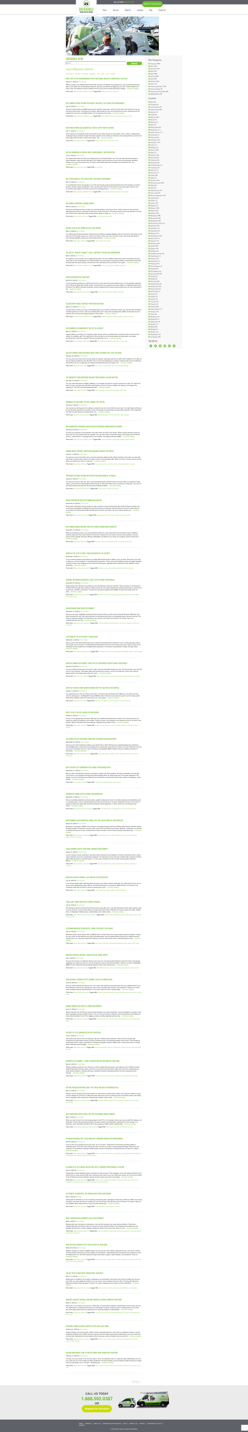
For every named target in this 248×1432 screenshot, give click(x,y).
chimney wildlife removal (106, 623)
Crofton (152, 145)
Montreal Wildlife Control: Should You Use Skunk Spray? (87, 955)
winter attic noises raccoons (124, 568)
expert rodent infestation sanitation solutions (108, 1180)
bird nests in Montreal (102, 943)
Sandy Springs (154, 284)
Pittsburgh (153, 263)
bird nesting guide (101, 1076)
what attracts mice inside (102, 241)
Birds (75, 390)
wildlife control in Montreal (118, 890)
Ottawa (152, 248)
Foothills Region (155, 165)
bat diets (97, 782)
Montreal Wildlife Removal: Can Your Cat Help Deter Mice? (87, 877)
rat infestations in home (118, 809)
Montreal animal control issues (107, 595)
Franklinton (153, 168)
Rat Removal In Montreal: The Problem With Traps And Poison (88, 1193)
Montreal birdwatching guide (118, 943)
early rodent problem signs (129, 915)
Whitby (152, 327)
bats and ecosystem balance (104, 1047)
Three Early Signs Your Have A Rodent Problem (83, 902)
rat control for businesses (103, 366)
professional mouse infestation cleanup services (93, 1182)
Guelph (79, 1127)
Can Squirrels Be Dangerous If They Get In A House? (84, 328)
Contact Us (133, 1423)
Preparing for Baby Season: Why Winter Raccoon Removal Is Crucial (91, 476)
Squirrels (86, 341)
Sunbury (152, 299)
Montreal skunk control (132, 968)
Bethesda (153, 122)
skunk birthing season (103, 676)
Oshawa (152, 246)
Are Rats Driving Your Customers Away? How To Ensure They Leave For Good (94, 353)
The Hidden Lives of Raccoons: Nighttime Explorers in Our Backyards (91, 739)
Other (152, 84)
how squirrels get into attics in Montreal (110, 835)
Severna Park (154, 289)
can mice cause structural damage (105, 1312)
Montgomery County (156, 223)
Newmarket (153, 231)
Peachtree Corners (156, 253)
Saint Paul (153, 281)
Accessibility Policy (154, 1423)
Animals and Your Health (157, 91)
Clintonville (153, 137)
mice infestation (100, 1206)
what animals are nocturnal (110, 91)
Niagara (152, 233)
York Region (154, 337)
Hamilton (153, 180)
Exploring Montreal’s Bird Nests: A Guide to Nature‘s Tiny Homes (89, 928)
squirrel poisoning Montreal (125, 595)
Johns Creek (154, 193)
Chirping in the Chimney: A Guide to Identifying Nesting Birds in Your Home (93, 1061)
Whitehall (153, 329)
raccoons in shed (104, 292)
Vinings (152, 314)
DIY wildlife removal (103, 968)
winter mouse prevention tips (123, 541)
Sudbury (152, 296)
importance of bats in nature (122, 1047)
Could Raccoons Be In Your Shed (77, 277)
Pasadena (153, 251)
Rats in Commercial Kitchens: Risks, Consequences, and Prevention (90, 152)
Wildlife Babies (154, 94)
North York (153, 238)
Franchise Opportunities (112, 1423)
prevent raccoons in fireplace (123, 623)
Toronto (152, 306)
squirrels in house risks (120, 341)
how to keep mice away (102, 890)
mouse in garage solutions (118, 725)
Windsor (152, 332)
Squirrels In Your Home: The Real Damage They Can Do (85, 402)
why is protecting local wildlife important (114, 265)
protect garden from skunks (105, 1019)
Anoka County (154, 109)
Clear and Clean (155, 89)
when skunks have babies (132, 676)
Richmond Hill (154, 274)
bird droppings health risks (118, 390)
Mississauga (154, 221)
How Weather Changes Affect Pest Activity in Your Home (86, 1245)
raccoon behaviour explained (121, 1100)
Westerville (153, 319)
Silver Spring (154, 291)
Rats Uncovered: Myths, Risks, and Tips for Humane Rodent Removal (90, 1114)
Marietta (152, 210)
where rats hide (131, 809)
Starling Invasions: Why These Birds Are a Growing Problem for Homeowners (94, 1138)
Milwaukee (153, 216)
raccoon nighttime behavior (122, 754)
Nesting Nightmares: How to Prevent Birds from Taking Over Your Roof (92, 1353)
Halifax (152, 178)
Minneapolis (154, 218)
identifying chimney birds (130, 1076)
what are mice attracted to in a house (123, 1259)
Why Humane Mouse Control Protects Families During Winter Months (91, 527)
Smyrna (152, 294)
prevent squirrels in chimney (120, 864)
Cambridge (153, 135)
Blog (75, 91)
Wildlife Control (88, 91)
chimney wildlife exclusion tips (107, 1231)
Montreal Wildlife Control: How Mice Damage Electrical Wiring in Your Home (94, 1300)
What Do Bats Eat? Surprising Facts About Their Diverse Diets (88, 767)
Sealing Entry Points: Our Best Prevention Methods (85, 304)
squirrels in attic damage (121, 415)
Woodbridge (154, 334)
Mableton (153, 205)
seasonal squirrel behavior (106, 992)
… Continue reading (131, 88)
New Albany (154, 228)
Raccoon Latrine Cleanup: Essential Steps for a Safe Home (87, 1326)
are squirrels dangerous (105, 341)
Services (88, 1423)
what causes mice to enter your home (106, 141)
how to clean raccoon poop (107, 1339)
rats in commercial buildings (120, 366)
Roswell (152, 279)
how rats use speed (101, 701)
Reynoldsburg (154, 271)
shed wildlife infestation (117, 292)
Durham (152, 155)
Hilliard (152, 185)
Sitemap (82, 1425)
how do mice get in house (103, 1259)
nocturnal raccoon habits (106, 754)
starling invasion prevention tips (86, 1155)
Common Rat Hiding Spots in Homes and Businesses (84, 794)
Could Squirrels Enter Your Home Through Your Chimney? (87, 849)
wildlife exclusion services (126, 316)
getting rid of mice (122, 1312)
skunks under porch (117, 676)
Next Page (136, 1382)
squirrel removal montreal (74, 837)
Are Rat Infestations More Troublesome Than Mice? (84, 1273)
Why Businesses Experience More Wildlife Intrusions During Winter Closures (94, 426)
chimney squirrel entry (104, 864)
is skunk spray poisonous (104, 216)
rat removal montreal (126, 1127)
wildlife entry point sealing (109, 316)
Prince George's (155, 266)
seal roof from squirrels (130, 835)
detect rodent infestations (112, 915)
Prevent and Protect (156, 86)
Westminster (154, 322)
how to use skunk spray (117, 968)
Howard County (155, 190)
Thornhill (153, 301)
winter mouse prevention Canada (124, 464)
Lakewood (153, 198)
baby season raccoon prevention (109, 488)
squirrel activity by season (122, 992)
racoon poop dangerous (123, 1339)
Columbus (153, 140)
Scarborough (154, 286)
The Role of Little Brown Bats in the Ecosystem (83, 1032)
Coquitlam (153, 142)
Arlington (153, 112)
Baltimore (153, 117)
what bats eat (117, 782)
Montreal (80, 91)
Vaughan (153, 311)
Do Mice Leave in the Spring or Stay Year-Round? (83, 228)
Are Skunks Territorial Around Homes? (80, 203)
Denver (152, 150)
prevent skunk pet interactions (106, 515)
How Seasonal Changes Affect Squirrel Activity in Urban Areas (89, 979)
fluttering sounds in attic (106, 651)
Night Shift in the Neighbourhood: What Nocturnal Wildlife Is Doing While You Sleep (96, 79)
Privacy (142, 1423)
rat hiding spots (106, 809)
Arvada (152, 114)
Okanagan (153, 243)
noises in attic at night (135, 651)
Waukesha (153, 317)
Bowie (152, 125)
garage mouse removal (102, 725)
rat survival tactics (125, 701)
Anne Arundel (154, 107)
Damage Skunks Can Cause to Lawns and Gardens (83, 1006)
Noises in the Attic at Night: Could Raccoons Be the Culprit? (88, 553)
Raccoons (87, 292)
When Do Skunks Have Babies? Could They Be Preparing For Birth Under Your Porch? (96, 663)
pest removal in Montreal (120, 1288)
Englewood (153, 160)
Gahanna (153, 170)
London (152, 203)
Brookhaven (154, 130)
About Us (97, 1423)
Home (81, 1423)
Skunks (86, 216)
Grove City (153, 173)
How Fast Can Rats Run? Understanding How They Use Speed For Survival (92, 688)
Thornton (153, 304)
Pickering (153, 258)
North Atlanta (154, 236)
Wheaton (153, 324)
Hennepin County (155, 183)
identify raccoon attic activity (107, 568)
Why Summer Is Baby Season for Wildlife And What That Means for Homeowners (95, 103)
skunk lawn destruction (121, 1019)
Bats (75, 651)
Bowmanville (154, 127)
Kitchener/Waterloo (156, 195)
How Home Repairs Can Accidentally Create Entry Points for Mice (90, 128)
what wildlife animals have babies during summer (117, 116)
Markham (153, 213)
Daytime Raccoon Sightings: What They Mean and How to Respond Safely (92, 1087)
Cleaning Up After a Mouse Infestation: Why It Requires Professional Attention (95, 1167)
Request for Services (97, 1408)
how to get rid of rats (112, 1127)
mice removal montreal (113, 1206)
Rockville (153, 276)
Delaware (153, 147)
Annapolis (153, 104)
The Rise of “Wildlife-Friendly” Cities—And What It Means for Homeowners (93, 252)
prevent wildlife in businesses (110, 439)
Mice (78, 141)
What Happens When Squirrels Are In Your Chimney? (85, 1218)
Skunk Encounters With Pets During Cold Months (84, 500)
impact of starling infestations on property (108, 1153)
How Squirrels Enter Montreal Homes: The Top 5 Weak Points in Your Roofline (94, 820)
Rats (85, 167)
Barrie (152, 120)
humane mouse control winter (104, 464)
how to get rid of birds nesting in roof (107, 1365)
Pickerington (154, 261)
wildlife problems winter (127, 439)
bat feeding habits (106, 782)
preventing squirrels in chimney (126, 1231)
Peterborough (154, 256)
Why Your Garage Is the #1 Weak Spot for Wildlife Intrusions (88, 179)
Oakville (152, 241)
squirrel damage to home (105, 415)
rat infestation (133, 1288)
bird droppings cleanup (103, 390)
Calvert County (154, 132)
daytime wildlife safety (105, 1100)
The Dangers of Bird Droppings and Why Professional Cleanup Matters (92, 377)
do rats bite (98, 167)
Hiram (152, 188)
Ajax (151, 102)
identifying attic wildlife (121, 651)
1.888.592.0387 (129, 2)
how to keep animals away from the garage (115, 192)
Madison (153, 208)
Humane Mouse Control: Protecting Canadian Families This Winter (90, 451)
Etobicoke (153, 162)
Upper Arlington (155, 309)
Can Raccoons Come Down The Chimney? (80, 608)
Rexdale (152, 269)
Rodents (89, 809)
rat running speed (113, 701)
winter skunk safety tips (123, 515)
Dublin (152, 152)
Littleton (152, 200)
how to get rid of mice (105, 1288)
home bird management (114, 1076)
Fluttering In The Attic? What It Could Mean (82, 637)
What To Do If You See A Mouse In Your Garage (82, 712)
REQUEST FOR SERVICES (152, 4)
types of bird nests (133, 943)
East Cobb (153, 157)
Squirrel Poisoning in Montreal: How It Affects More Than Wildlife (90, 580)
